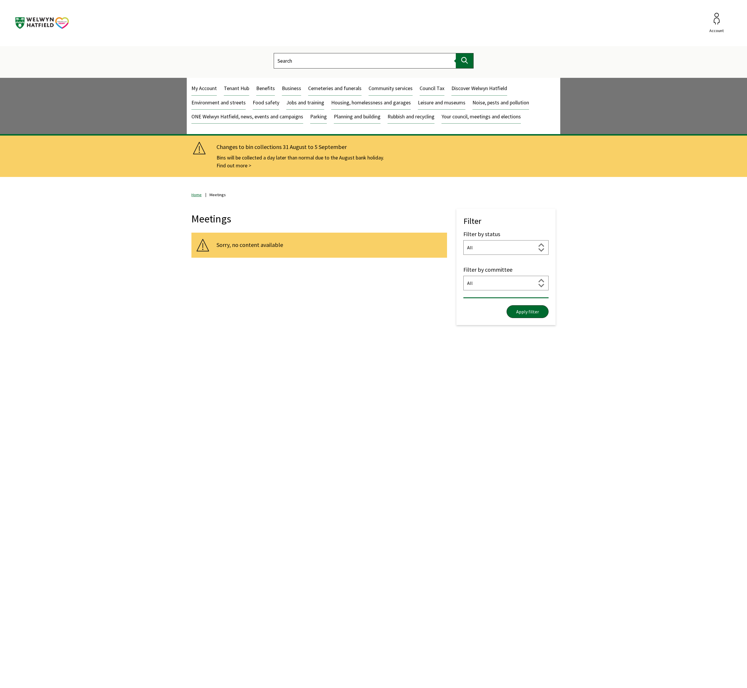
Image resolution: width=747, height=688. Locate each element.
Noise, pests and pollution (500, 102)
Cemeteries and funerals (335, 88)
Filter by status (481, 234)
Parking (318, 116)
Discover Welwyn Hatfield (479, 88)
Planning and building (357, 116)
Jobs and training (305, 102)
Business (291, 88)
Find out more (232, 165)
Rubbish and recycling (411, 116)
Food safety (266, 102)
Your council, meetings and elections (481, 116)
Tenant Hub (236, 88)
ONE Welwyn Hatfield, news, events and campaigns (247, 116)
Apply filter (527, 312)
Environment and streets (218, 102)
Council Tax (432, 88)
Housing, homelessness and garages (371, 102)
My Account (204, 88)
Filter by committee (487, 269)
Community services (391, 88)
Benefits (265, 88)
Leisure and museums (441, 102)
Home (196, 194)
